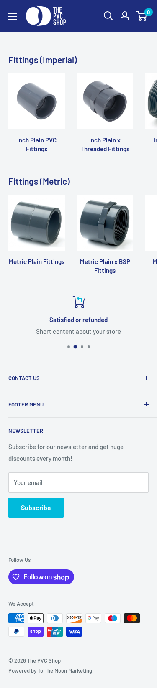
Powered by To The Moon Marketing (50, 670)
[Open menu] (12, 16)
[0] (141, 16)
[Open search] (108, 15)
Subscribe (36, 507)
